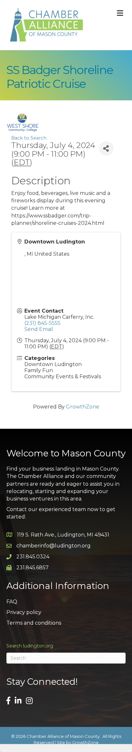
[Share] (106, 148)
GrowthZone (82, 407)
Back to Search (28, 138)
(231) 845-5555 (42, 323)
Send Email (38, 329)
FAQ (11, 602)
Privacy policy (23, 612)
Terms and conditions (33, 623)
